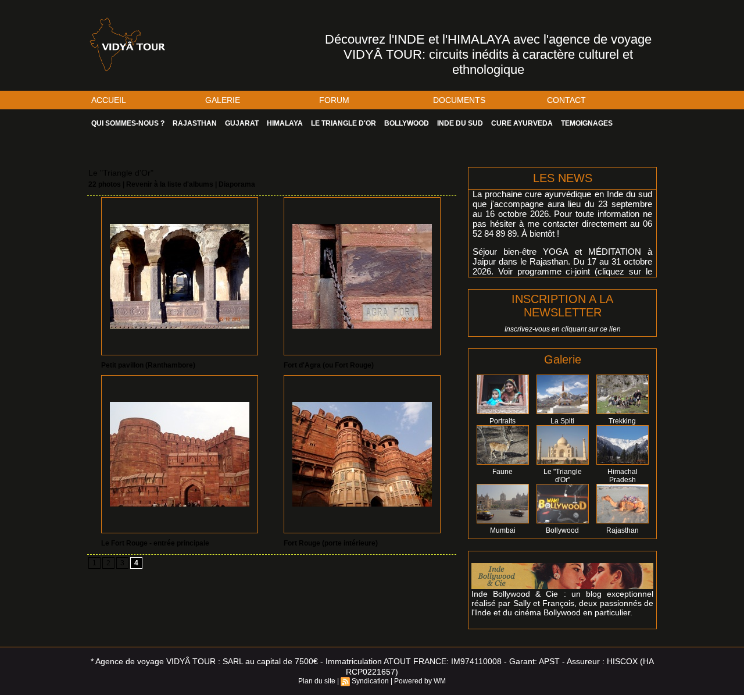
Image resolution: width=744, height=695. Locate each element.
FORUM (334, 100)
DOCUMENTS (459, 100)
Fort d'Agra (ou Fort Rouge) (329, 365)
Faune (502, 472)
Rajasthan (622, 530)
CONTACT (566, 100)
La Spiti (562, 421)
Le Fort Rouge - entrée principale (155, 543)
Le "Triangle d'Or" (562, 476)
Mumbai (503, 530)
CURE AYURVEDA (522, 123)
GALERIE (222, 100)
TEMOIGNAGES (587, 123)
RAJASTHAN (195, 123)
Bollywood (562, 530)
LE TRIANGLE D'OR (343, 123)
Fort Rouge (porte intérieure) (331, 543)
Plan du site (316, 681)
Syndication (370, 681)
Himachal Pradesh (622, 476)
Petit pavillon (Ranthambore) (148, 365)
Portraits (502, 421)
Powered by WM (420, 681)
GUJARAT (242, 123)
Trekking (622, 421)
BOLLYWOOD (406, 123)
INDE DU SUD (460, 123)
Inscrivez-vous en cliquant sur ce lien (563, 329)
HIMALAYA (285, 123)
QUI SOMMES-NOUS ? (127, 123)
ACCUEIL (108, 100)
